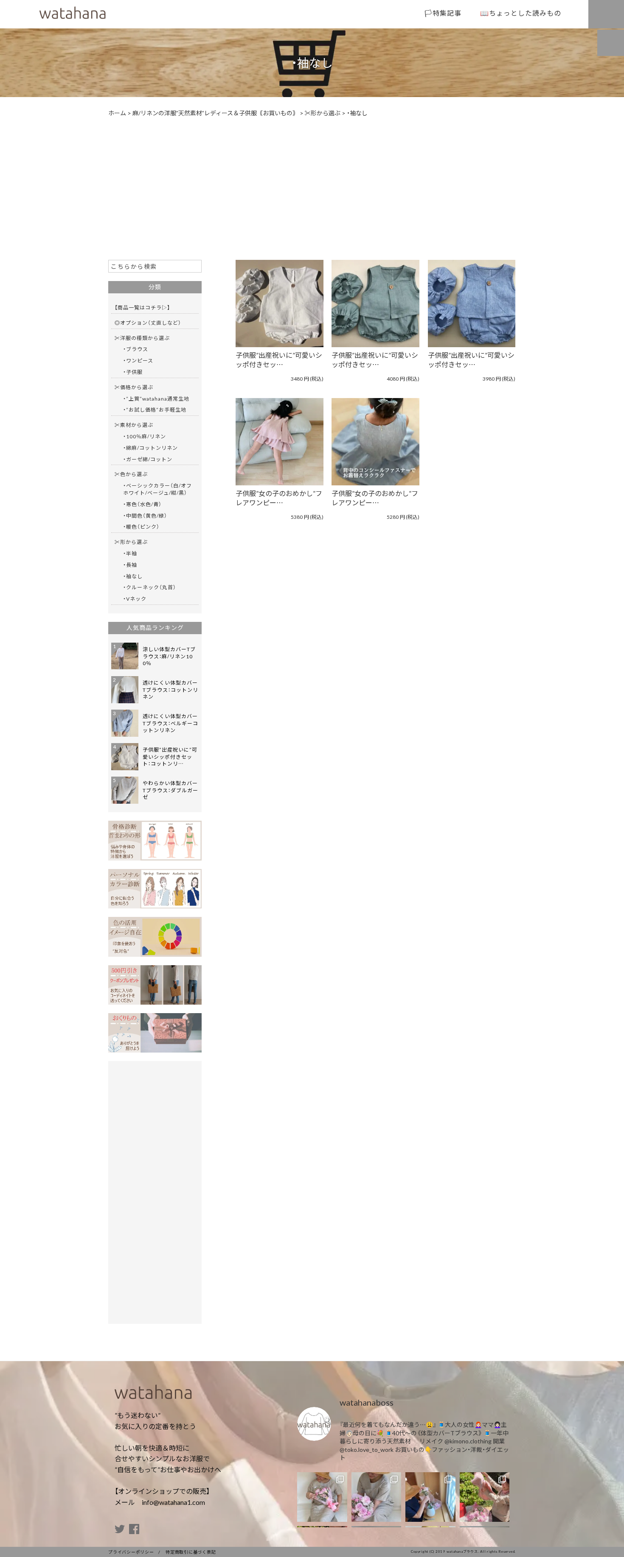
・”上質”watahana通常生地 (156, 398)
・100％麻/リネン (144, 436)
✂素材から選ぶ (134, 425)
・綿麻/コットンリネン (150, 447)
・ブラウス (135, 349)
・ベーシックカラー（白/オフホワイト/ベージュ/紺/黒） (157, 489)
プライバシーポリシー (131, 1552)
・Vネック (134, 598)
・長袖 (130, 564)
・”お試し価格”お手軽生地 (154, 409)
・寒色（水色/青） (142, 504)
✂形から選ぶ (131, 542)
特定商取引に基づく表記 (191, 1552)
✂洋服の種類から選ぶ (142, 338)
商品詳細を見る (275, 303)
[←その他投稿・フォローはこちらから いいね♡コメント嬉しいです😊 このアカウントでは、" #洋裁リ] (322, 1497)
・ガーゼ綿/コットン (147, 459)
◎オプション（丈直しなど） (148, 322)
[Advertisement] (312, 187)
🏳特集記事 (442, 13)
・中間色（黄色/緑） (145, 515)
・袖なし (133, 576)
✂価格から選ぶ (134, 387)
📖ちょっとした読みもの (520, 13)
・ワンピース (138, 360)
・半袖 (130, 553)
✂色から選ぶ (131, 474)
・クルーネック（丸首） (149, 587)
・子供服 (133, 372)
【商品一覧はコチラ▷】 (142, 307)
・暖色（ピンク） (141, 526)
